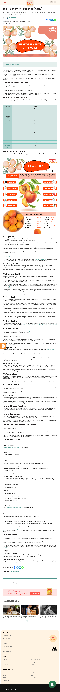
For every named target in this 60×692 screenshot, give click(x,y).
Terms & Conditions (36, 678)
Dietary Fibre (7, 146)
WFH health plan (35, 664)
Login (4, 672)
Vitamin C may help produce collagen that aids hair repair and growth (30, 325)
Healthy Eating (25, 583)
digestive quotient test (41, 259)
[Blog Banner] (30, 592)
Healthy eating (34, 662)
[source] (11, 287)
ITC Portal (5, 678)
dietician (5, 547)
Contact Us (6, 675)
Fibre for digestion (35, 659)
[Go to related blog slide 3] (33, 621)
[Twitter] (50, 20)
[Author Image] (3, 18)
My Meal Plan (6, 638)
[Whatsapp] (55, 20)
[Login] (55, 2)
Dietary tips (6, 659)
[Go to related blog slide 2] (30, 621)
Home (5, 583)
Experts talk (6, 643)
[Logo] (53, 638)
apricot (24, 85)
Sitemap (33, 675)
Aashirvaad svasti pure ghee (11, 447)
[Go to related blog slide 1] (27, 621)
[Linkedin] (52, 20)
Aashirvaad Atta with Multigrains (11, 529)
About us (33, 672)
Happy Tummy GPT (8, 641)
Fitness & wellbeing (8, 662)
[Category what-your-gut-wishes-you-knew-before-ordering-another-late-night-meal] (11, 610)
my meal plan (42, 382)
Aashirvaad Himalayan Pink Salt (14, 507)
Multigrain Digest (13, 583)
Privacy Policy (6, 680)
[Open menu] (5, 2)
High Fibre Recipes (7, 646)
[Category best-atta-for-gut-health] (48, 610)
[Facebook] (47, 20)
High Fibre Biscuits (7, 651)
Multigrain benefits (8, 664)
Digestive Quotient (8, 635)
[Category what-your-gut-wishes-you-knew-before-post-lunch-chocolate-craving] (30, 610)
